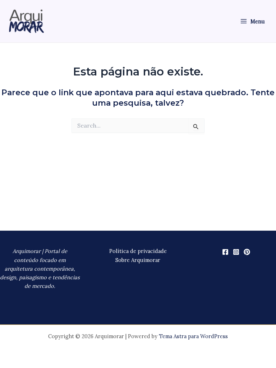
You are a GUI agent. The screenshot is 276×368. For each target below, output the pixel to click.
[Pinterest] (247, 252)
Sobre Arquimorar (137, 260)
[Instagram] (236, 252)
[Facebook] (225, 252)
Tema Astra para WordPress (193, 336)
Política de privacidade (138, 251)
